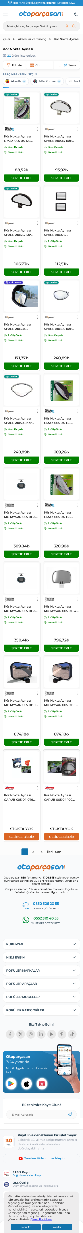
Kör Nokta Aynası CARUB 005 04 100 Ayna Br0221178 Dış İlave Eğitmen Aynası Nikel (60, 797)
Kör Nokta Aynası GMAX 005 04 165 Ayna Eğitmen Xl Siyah (57, 420)
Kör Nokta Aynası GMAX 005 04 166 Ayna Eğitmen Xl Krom (57, 514)
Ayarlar (57, 1227)
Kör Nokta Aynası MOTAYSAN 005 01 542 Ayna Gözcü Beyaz (61, 608)
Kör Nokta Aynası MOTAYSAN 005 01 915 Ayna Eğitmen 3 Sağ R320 (20, 702)
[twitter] (20, 1034)
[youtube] (51, 1034)
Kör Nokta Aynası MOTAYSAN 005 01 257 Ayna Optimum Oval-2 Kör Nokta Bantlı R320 (21, 514)
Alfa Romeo (47, 81)
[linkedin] (41, 1034)
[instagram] (30, 1034)
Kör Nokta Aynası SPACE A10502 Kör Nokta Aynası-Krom (59, 326)
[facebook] (10, 1034)
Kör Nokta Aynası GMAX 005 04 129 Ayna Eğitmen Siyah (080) (20, 138)
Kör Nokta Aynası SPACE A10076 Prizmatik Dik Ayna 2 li (61, 232)
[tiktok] (72, 1034)
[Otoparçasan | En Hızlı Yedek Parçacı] (41, 14)
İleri (50, 852)
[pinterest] (62, 1034)
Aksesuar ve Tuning (32, 39)
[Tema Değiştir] (76, 14)
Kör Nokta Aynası (66, 39)
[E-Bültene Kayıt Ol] (70, 1114)
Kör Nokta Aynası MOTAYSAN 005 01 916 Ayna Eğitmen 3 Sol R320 (60, 702)
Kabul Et (26, 1227)
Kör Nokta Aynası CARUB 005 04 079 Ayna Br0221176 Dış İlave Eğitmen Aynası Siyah (20, 797)
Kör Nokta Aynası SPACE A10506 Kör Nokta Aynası (18, 420)
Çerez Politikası (41, 1219)
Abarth (16, 81)
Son (58, 852)
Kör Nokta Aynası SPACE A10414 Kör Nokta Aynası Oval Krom (58, 138)
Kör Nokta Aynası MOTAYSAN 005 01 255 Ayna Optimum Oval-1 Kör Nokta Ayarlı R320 (21, 608)
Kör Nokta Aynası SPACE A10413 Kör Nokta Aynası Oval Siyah (18, 232)
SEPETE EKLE (22, 178)
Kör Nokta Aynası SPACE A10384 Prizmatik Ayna (17, 326)
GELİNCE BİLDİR (21, 837)
